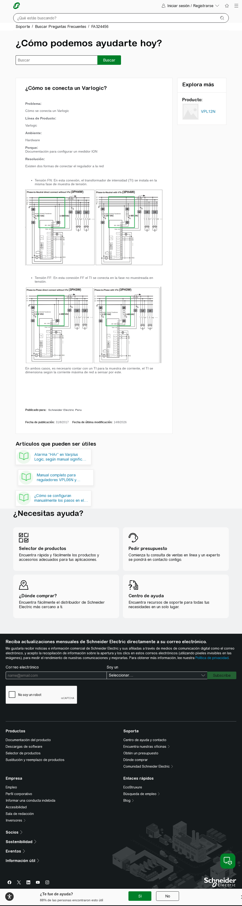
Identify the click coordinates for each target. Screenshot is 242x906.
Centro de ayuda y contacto (144, 740)
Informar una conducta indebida (30, 800)
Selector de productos (23, 753)
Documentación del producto (28, 740)
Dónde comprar (135, 760)
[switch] (9, 896)
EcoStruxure (132, 787)
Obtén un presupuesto (140, 753)
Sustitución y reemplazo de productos (35, 760)
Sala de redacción (20, 814)
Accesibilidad (16, 807)
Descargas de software (24, 746)
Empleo (11, 787)
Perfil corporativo (19, 794)
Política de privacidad (212, 658)
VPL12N (208, 111)
